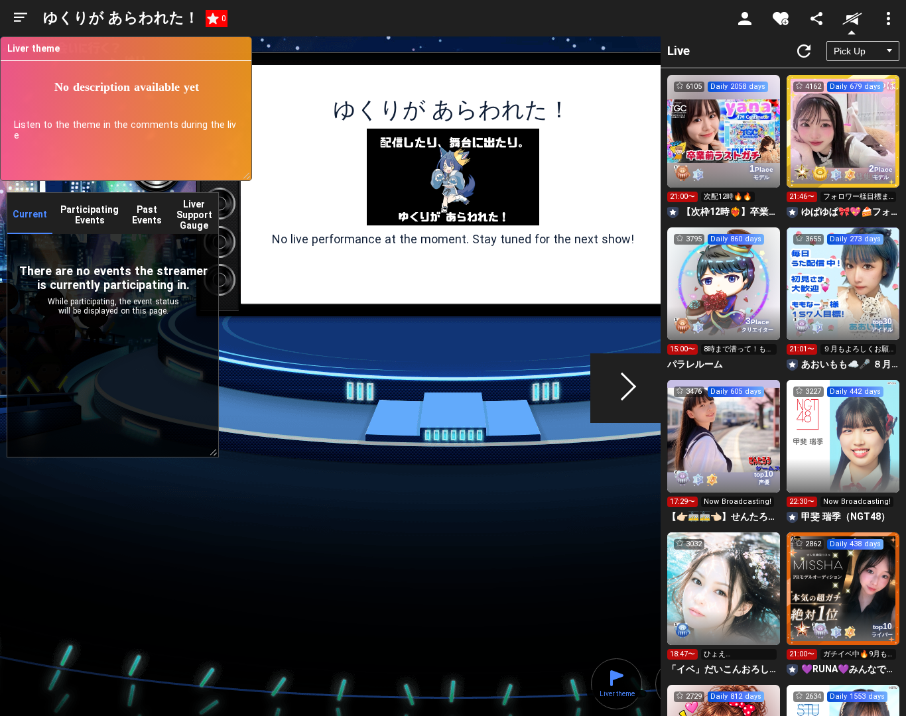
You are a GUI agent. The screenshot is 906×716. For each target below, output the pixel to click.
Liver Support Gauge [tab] (194, 215)
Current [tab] (30, 214)
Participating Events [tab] (89, 214)
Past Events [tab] (147, 214)
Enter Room (723, 143)
